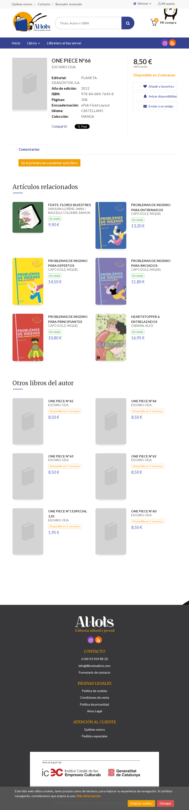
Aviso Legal (94, 711)
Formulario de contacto (94, 672)
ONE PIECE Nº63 (60, 456)
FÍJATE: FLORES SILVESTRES (69, 205)
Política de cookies (94, 691)
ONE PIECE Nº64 (143, 401)
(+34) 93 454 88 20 (94, 659)
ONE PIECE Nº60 (143, 511)
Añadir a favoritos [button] (161, 86)
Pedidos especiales (94, 736)
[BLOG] (172, 42)
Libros (32, 43)
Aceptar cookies (141, 803)
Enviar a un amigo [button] (160, 106)
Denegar (165, 803)
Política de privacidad (94, 704)
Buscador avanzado (69, 4)
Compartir (59, 126)
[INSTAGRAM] (164, 42)
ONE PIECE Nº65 (60, 401)
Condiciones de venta (94, 697)
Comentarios (29, 149)
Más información (89, 796)
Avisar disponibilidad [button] (162, 96)
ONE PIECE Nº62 (143, 456)
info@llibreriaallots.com (94, 666)
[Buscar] (127, 23)
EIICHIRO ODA (64, 67)
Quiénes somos (22, 4)
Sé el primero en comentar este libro (49, 163)
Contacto (44, 4)
